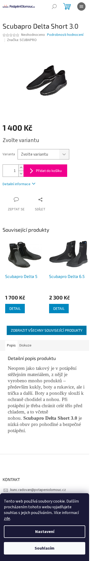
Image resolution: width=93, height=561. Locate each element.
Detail (15, 308)
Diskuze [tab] (25, 345)
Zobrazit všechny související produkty (46, 330)
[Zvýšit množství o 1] (21, 168)
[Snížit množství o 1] (21, 174)
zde (7, 518)
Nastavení (44, 532)
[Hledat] (54, 6)
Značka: (22, 40)
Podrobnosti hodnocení (65, 34)
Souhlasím (45, 548)
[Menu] (81, 6)
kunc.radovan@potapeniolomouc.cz (38, 489)
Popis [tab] (11, 345)
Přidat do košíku (49, 170)
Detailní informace (16, 184)
